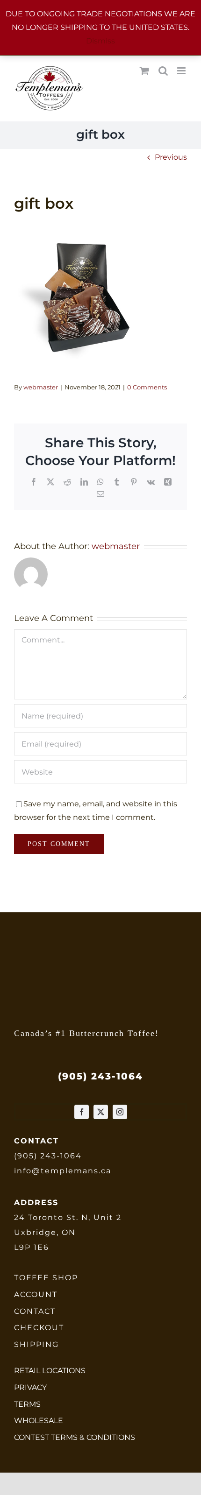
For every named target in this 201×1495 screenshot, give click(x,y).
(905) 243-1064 (48, 1155)
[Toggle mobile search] (163, 71)
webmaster (40, 387)
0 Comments (147, 387)
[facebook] (81, 1112)
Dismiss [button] (100, 40)
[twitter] (100, 1112)
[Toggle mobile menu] (182, 71)
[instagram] (120, 1112)
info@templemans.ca (62, 1170)
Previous (171, 157)
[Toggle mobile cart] (144, 71)
